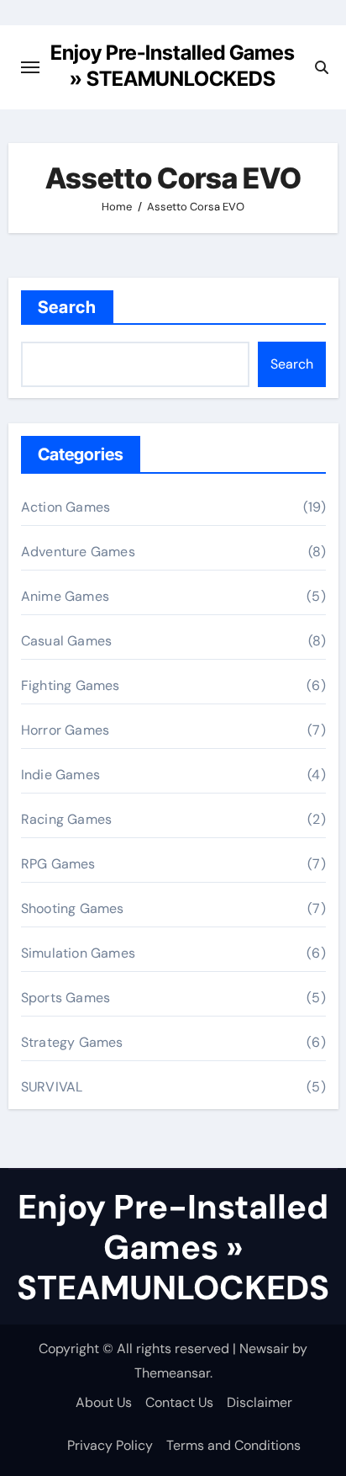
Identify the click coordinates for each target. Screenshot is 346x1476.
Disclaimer (259, 1402)
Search (67, 307)
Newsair (264, 1348)
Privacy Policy (110, 1445)
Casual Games (66, 641)
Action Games (65, 507)
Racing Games (66, 819)
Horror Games (65, 730)
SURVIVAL (52, 1087)
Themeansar (172, 1373)
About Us (104, 1402)
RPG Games (58, 864)
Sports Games (65, 997)
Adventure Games (78, 551)
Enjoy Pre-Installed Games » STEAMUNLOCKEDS (173, 1247)
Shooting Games (72, 908)
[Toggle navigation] (30, 67)
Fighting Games (70, 685)
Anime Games (65, 596)
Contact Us (179, 1402)
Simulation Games (78, 953)
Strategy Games (72, 1042)
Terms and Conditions (233, 1445)
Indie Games (60, 774)
